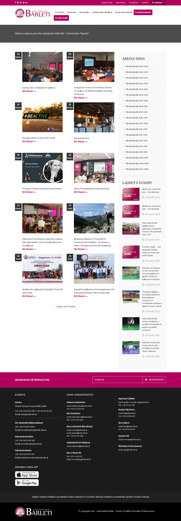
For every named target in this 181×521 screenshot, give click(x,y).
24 (18, 55)
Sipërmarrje (120, 3)
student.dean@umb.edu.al (82, 406)
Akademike (84, 12)
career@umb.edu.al (79, 430)
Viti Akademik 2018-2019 (137, 106)
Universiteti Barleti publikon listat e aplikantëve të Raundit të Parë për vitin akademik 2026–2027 (151, 228)
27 (70, 207)
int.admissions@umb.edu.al (33, 430)
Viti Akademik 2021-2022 (137, 89)
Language (158, 2)
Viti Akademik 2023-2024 (137, 78)
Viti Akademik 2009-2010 (137, 158)
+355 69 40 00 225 (77, 409)
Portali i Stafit (61, 18)
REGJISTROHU (156, 379)
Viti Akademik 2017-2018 (137, 112)
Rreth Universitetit (123, 12)
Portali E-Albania (95, 497)
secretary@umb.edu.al (31, 444)
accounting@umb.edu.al (81, 459)
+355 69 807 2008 (27, 427)
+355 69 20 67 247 (26, 454)
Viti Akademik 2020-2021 (137, 95)
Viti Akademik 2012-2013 (137, 140)
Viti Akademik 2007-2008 (137, 169)
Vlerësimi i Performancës (130, 446)
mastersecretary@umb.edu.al (34, 457)
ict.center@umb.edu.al (132, 440)
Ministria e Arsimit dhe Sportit (118, 497)
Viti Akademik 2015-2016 (137, 123)
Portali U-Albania (141, 497)
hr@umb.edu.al (129, 413)
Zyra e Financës (74, 453)
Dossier (145, 3)
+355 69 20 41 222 (44, 411)
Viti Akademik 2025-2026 (137, 66)
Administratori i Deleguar (78, 442)
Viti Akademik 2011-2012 (136, 146)
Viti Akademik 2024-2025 (137, 72)
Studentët (71, 12)
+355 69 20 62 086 (27, 411)
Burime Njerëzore (126, 409)
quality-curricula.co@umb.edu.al (136, 402)
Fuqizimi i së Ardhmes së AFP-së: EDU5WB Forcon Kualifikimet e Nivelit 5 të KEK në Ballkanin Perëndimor (151, 273)
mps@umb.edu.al (130, 450)
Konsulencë (133, 3)
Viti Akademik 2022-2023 (137, 83)
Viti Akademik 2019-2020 (137, 100)
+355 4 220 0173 (76, 456)
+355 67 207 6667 (76, 420)
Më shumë (27, 91)
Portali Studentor (143, 12)
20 (70, 55)
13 (18, 207)
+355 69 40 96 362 (27, 440)
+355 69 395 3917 (128, 405)
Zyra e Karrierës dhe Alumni (79, 426)
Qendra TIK (123, 436)
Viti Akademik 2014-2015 (137, 129)
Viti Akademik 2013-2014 (137, 135)
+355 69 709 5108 (76, 436)
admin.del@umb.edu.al (81, 446)
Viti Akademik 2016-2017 (137, 118)
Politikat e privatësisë (57, 497)
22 (18, 257)
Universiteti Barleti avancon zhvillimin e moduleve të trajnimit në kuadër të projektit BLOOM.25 (152, 324)
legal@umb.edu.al (130, 426)
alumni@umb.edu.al (79, 433)
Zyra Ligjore (124, 423)
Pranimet (59, 12)
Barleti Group (107, 3)
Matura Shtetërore (77, 497)
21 (70, 257)
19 (70, 106)
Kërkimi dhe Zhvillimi (102, 12)
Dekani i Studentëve (76, 402)
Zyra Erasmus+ (73, 413)
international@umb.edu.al (82, 417)
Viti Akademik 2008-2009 (137, 163)
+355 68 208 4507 (128, 416)
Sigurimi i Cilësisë (126, 398)
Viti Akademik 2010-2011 (137, 152)
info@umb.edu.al (29, 414)
